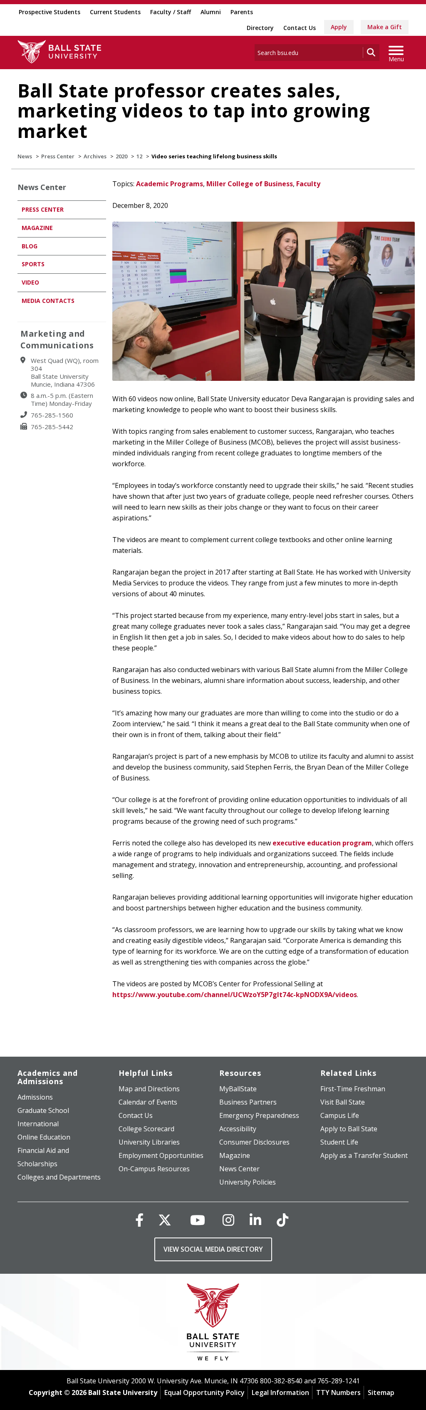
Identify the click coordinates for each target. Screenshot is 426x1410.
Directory (260, 28)
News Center (41, 187)
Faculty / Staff (170, 12)
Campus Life (339, 1115)
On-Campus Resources (154, 1168)
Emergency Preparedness (259, 1115)
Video (30, 282)
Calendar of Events (148, 1102)
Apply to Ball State (348, 1128)
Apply (339, 27)
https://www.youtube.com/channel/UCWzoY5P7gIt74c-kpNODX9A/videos (234, 994)
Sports (33, 264)
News (24, 156)
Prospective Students (49, 12)
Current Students (115, 12)
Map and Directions (149, 1088)
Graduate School (43, 1110)
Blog (29, 246)
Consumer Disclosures (254, 1142)
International (38, 1123)
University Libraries (149, 1142)
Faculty (308, 183)
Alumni (211, 12)
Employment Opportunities (161, 1155)
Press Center (57, 156)
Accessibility (237, 1128)
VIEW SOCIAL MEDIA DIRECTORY (213, 1249)
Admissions (35, 1097)
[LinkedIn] (255, 1220)
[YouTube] (197, 1220)
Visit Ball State (342, 1102)
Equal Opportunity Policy (204, 1392)
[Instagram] (228, 1220)
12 (139, 156)
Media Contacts (48, 301)
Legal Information (280, 1392)
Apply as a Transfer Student (364, 1155)
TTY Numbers (338, 1392)
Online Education (43, 1137)
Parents (241, 12)
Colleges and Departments (59, 1177)
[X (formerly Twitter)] (164, 1220)
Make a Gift (384, 27)
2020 (121, 156)
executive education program (322, 843)
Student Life (339, 1142)
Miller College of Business (249, 183)
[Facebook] (139, 1220)
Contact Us (299, 28)
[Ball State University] (213, 1324)
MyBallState (238, 1088)
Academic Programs (169, 183)
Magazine (37, 228)
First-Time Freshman (352, 1088)
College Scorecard (146, 1128)
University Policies (247, 1182)
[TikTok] (282, 1220)
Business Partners (248, 1102)
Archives (95, 156)
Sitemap (381, 1392)
